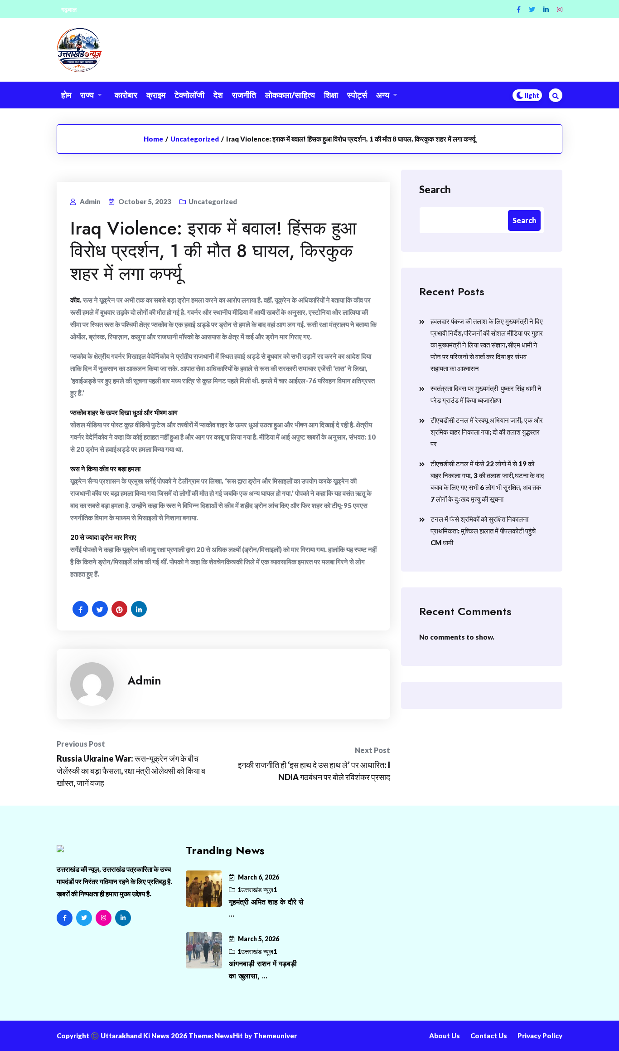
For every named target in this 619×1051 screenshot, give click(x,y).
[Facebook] (519, 9)
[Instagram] (559, 9)
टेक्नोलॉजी (189, 95)
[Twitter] (532, 9)
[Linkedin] (546, 9)
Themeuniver (275, 1035)
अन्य (382, 95)
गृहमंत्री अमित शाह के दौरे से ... (266, 908)
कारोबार (126, 95)
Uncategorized (194, 139)
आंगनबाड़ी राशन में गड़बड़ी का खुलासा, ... (263, 969)
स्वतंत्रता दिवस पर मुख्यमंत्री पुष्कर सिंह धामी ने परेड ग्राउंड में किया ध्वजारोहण (486, 394)
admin (144, 680)
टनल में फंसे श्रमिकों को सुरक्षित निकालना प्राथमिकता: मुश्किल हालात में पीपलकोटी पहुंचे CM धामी (483, 531)
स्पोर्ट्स (357, 95)
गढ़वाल (69, 9)
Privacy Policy (539, 1035)
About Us (444, 1035)
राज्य (87, 95)
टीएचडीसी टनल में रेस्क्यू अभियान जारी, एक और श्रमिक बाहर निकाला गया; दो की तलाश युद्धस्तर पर (486, 432)
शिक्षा (331, 95)
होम (66, 95)
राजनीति (244, 95)
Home (153, 139)
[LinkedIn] (123, 918)
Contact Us (488, 1035)
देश (218, 95)
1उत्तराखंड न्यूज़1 (257, 890)
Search (435, 189)
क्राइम (155, 95)
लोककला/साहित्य (290, 95)
